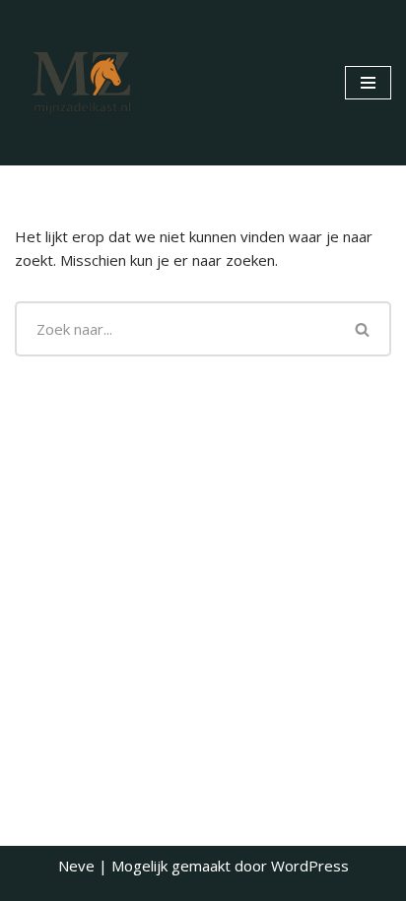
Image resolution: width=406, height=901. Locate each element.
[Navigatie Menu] (368, 82)
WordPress (310, 865)
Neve (76, 865)
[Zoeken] (363, 328)
